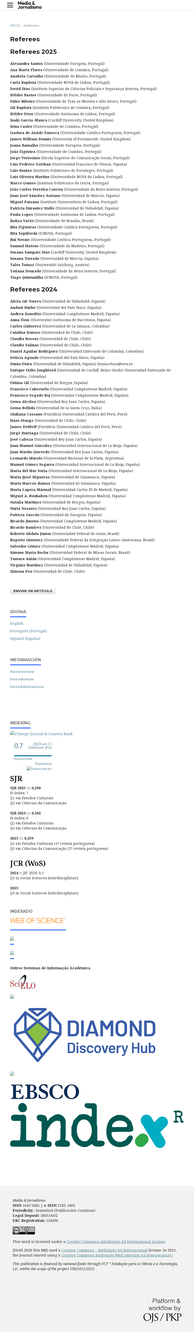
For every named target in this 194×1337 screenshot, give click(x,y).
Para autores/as (22, 679)
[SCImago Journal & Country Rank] (42, 733)
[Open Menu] (10, 5)
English (16, 623)
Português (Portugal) (28, 631)
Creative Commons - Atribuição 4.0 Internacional (104, 1250)
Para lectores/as (22, 671)
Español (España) (25, 638)
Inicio (15, 25)
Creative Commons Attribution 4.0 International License (115, 1241)
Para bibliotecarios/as (27, 686)
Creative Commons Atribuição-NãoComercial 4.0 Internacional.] (117, 1255)
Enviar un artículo (33, 591)
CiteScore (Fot (40, 745)
